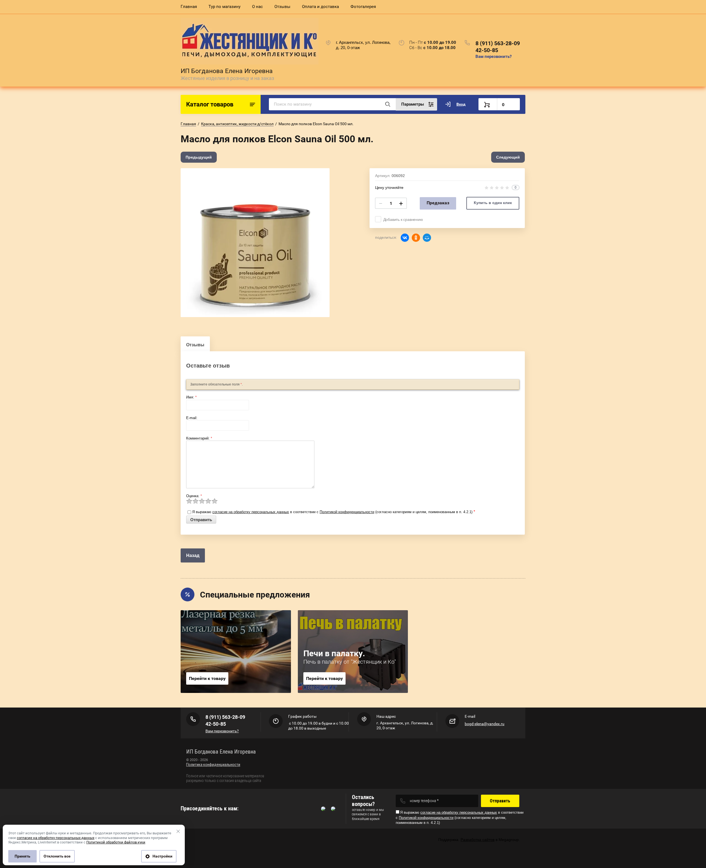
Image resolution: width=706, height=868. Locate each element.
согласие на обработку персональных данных (250, 512)
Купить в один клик (493, 202)
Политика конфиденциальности (213, 764)
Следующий (508, 157)
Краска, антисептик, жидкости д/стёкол (237, 124)
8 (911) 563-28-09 (497, 43)
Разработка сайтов (477, 839)
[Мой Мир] (427, 238)
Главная (189, 6)
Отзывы (282, 6)
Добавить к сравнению (403, 219)
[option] (255, 242)
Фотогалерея (363, 6)
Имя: (191, 397)
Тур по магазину (224, 6)
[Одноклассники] (416, 238)
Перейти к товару (207, 678)
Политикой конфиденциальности (347, 512)
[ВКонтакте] (405, 238)
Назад (192, 555)
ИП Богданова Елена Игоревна (227, 71)
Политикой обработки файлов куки (115, 842)
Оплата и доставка (320, 6)
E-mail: (191, 418)
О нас (257, 6)
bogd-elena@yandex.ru (484, 724)
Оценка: (194, 496)
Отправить (500, 800)
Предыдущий (199, 157)
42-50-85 (486, 50)
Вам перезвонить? (493, 56)
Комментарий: (199, 438)
